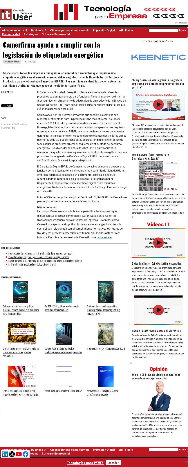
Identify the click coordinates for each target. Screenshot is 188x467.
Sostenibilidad (8, 128)
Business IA (38, 30)
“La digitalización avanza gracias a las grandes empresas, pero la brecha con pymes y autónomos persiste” (158, 83)
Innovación (6, 124)
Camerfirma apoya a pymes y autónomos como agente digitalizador (38, 257)
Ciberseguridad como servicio (69, 30)
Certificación (20, 124)
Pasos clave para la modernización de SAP (63, 390)
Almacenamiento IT (14, 30)
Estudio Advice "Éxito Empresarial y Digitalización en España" (150, 156)
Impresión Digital (104, 30)
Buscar (183, 30)
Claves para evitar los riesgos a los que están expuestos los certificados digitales (45, 260)
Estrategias (31, 34)
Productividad (11, 34)
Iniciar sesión (181, 23)
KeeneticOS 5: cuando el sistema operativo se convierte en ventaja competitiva (156, 376)
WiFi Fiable (126, 30)
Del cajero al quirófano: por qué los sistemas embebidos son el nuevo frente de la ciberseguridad (21, 310)
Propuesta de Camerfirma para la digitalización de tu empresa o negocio (40, 253)
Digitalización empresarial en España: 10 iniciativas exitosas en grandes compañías (21, 352)
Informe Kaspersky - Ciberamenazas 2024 (106, 348)
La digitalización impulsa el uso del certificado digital (32, 264)
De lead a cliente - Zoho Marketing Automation (157, 263)
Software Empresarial (56, 34)
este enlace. (105, 237)
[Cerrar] (186, 462)
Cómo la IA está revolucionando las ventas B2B (156, 331)
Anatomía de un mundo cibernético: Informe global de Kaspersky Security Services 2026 (103, 310)
